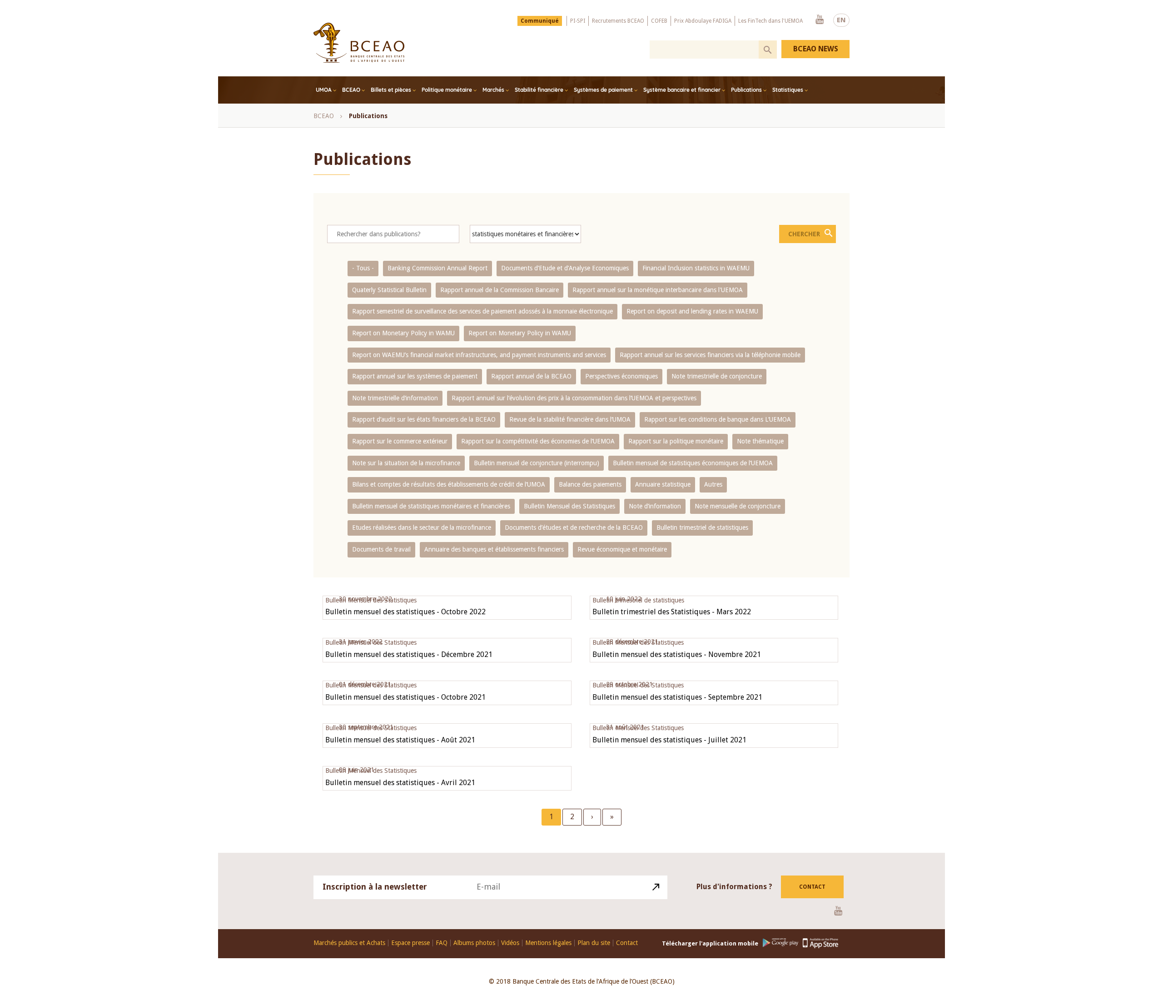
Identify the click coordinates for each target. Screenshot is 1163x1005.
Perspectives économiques (621, 376)
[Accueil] (358, 43)
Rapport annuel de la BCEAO (531, 376)
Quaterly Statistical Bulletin (389, 290)
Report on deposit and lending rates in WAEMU (692, 311)
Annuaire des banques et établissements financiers (494, 549)
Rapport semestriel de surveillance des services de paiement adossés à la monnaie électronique (482, 311)
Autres (713, 484)
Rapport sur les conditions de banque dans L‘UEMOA (717, 419)
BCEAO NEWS (815, 49)
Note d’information (655, 506)
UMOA (324, 89)
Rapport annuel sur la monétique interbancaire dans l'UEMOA (657, 290)
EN (841, 20)
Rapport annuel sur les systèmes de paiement (414, 376)
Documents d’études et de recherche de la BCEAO (574, 527)
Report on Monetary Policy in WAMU (403, 333)
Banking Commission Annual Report (437, 268)
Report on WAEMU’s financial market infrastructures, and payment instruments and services (479, 354)
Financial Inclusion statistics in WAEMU (696, 268)
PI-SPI (577, 21)
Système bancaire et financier (682, 89)
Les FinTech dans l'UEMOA (770, 21)
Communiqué (540, 21)
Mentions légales (548, 943)
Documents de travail (381, 549)
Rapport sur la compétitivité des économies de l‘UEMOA (538, 441)
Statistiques (787, 89)
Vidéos (510, 943)
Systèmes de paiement (603, 89)
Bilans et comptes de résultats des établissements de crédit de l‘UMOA (448, 484)
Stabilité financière (539, 89)
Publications (746, 89)
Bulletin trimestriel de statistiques (702, 527)
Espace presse (410, 943)
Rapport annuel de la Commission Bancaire (499, 290)
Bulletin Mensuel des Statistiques (569, 506)
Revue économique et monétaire (622, 549)
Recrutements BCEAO (618, 21)
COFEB (659, 21)
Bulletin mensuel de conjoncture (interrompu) (536, 463)
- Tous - (363, 268)
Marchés (493, 89)
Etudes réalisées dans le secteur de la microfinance (421, 527)
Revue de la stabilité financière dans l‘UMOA (570, 419)
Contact (812, 887)
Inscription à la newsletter (375, 886)
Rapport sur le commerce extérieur (399, 441)
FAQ (441, 943)
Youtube (819, 20)
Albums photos (474, 943)
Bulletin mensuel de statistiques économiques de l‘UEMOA (693, 463)
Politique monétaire (447, 89)
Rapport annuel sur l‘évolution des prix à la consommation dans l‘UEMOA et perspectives (574, 398)
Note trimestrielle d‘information (395, 398)
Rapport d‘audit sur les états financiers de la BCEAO (424, 419)
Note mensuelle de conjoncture (737, 506)
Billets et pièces (391, 89)
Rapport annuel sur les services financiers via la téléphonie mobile (710, 354)
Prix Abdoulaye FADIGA (702, 21)
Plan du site (593, 943)
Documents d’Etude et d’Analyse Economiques (565, 268)
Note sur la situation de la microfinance (406, 463)
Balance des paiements (590, 484)
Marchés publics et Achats (349, 943)
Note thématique (760, 441)
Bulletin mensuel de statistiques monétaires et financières (431, 506)
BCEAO (351, 89)
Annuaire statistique (663, 484)
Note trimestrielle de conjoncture (716, 376)
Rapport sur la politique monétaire (675, 441)
